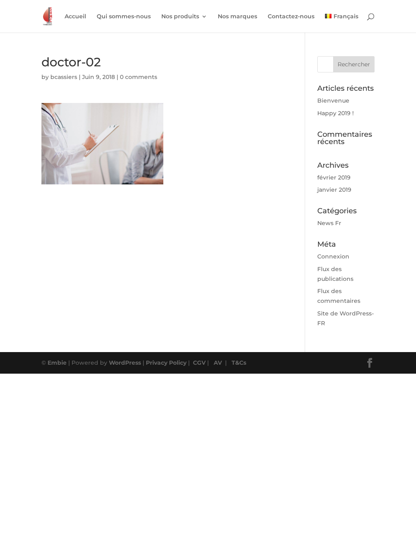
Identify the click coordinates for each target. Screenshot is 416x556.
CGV (199, 362)
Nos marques (237, 16)
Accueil (75, 16)
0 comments (138, 77)
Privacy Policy (166, 362)
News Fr (329, 223)
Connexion (333, 256)
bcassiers (63, 77)
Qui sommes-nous (124, 16)
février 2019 (334, 177)
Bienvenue (333, 100)
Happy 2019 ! (335, 113)
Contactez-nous (291, 16)
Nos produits (180, 16)
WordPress (125, 362)
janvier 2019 (334, 189)
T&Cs (239, 362)
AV (218, 362)
